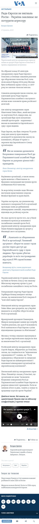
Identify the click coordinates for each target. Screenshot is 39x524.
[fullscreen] (35, 424)
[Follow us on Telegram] (23, 502)
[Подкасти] (33, 502)
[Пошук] (34, 521)
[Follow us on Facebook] (3, 502)
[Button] (32, 35)
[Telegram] (25, 521)
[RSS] (28, 502)
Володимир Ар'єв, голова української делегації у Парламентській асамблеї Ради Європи (19, 270)
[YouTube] (17, 521)
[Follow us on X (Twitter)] (8, 502)
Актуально (6, 9)
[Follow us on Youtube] (13, 502)
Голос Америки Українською (16, 412)
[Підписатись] (3, 507)
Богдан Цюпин (7, 26)
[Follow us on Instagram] (18, 502)
